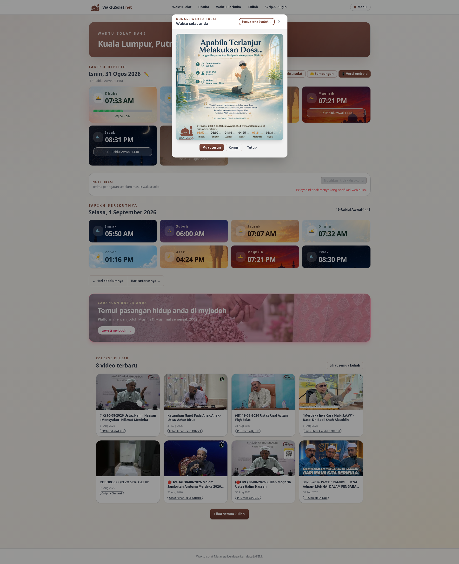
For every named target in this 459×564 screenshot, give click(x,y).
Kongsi (234, 147)
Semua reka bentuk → (257, 21)
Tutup (252, 147)
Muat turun (211, 147)
